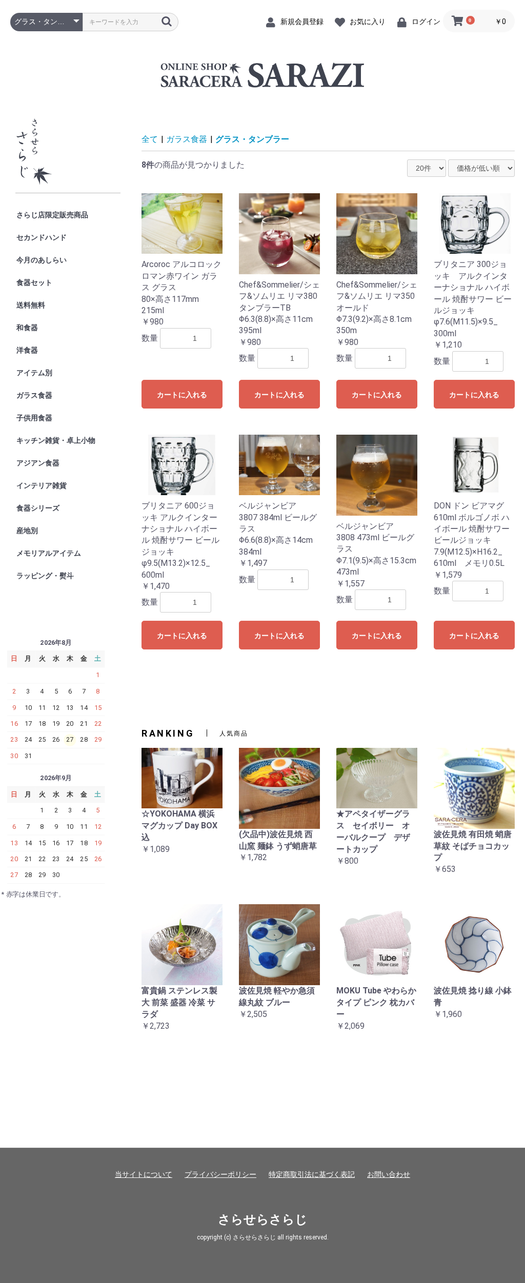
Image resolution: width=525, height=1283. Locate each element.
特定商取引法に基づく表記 (312, 1174)
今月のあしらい (41, 260)
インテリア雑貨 (41, 485)
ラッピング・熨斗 (45, 576)
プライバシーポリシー (220, 1174)
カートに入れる (182, 395)
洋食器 (27, 350)
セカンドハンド (41, 237)
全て (150, 139)
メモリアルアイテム (48, 553)
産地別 (27, 530)
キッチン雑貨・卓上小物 (55, 440)
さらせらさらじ (263, 1219)
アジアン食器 (37, 463)
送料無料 (30, 305)
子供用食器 (34, 418)
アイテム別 (34, 373)
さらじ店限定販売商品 (52, 215)
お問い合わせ (388, 1174)
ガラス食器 (34, 395)
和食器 (27, 327)
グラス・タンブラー (252, 139)
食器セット (34, 282)
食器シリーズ (37, 508)
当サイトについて (143, 1174)
